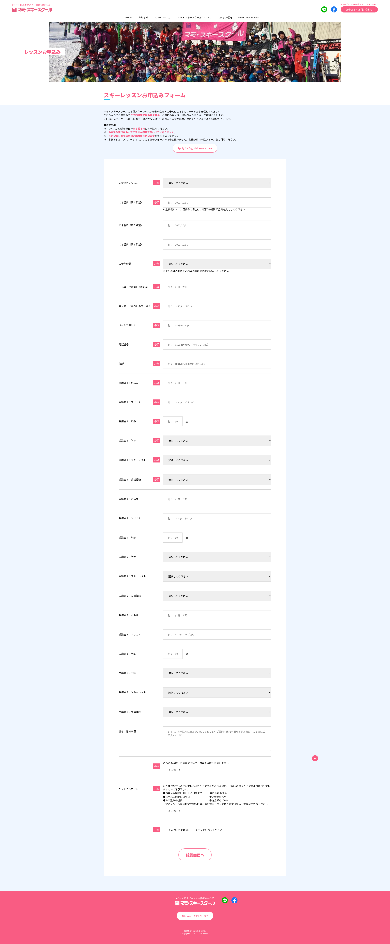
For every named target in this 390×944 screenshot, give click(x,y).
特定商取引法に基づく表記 (195, 930)
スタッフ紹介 (225, 17)
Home (128, 17)
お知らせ (143, 17)
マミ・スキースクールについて (194, 17)
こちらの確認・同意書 (175, 763)
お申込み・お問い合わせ (359, 9)
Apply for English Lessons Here (195, 148)
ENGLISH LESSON (248, 17)
